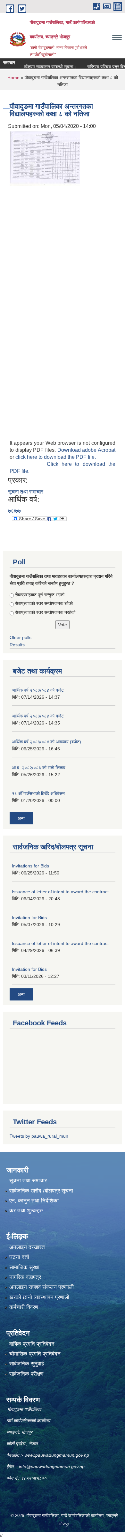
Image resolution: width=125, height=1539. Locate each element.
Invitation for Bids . (30, 917)
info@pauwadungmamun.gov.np (52, 1466)
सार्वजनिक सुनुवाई (26, 1364)
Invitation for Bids (29, 969)
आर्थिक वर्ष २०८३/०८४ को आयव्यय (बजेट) (46, 741)
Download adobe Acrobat (86, 450)
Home (13, 77)
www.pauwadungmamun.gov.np (57, 1455)
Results (17, 644)
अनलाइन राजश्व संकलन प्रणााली (41, 1287)
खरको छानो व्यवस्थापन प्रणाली (39, 1297)
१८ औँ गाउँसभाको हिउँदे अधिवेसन (38, 793)
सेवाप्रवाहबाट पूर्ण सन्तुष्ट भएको (39, 594)
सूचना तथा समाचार (25, 491)
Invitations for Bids (30, 865)
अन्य (21, 818)
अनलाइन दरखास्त (27, 1247)
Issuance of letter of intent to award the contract (60, 891)
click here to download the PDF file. (55, 457)
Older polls (20, 637)
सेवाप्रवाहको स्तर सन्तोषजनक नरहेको (45, 612)
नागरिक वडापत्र (25, 1277)
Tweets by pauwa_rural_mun (39, 1136)
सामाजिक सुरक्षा (24, 1267)
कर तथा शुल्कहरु (26, 1211)
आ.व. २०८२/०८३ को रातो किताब (38, 767)
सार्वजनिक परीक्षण (26, 1374)
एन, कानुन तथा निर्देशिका (34, 1201)
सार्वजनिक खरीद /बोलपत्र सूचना (41, 1191)
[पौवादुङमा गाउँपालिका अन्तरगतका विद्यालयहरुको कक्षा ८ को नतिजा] (45, 158)
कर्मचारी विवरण (23, 1307)
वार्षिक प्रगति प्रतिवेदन (31, 1344)
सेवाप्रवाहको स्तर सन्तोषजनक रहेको (44, 603)
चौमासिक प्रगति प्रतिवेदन (35, 1354)
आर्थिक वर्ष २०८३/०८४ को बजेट (38, 690)
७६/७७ (14, 511)
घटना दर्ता (19, 1257)
